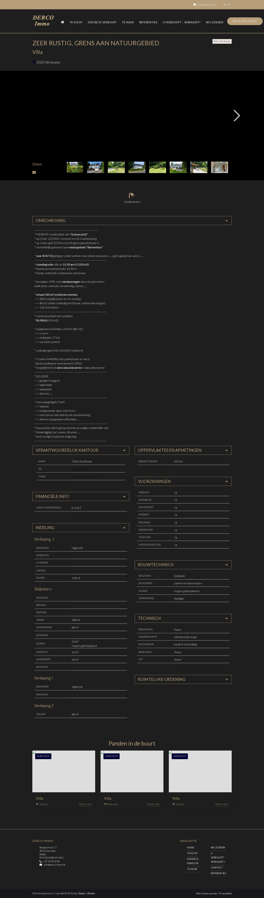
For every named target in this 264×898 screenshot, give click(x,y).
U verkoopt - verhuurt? (181, 22)
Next (237, 116)
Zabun (81, 893)
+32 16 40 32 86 (51, 861)
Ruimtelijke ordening (161, 679)
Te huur (128, 22)
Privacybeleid (225, 893)
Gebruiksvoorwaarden (207, 893)
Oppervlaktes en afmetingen (170, 450)
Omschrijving (51, 220)
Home (190, 847)
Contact (217, 867)
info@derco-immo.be (85, 476)
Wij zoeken (214, 22)
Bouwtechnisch (156, 564)
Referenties (148, 22)
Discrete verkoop (102, 22)
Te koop (76, 22)
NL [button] (225, 4)
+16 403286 (80, 469)
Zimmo (91, 893)
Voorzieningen (154, 481)
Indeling (45, 527)
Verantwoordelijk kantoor (67, 450)
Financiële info (52, 496)
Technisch (149, 618)
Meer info (85, 804)
